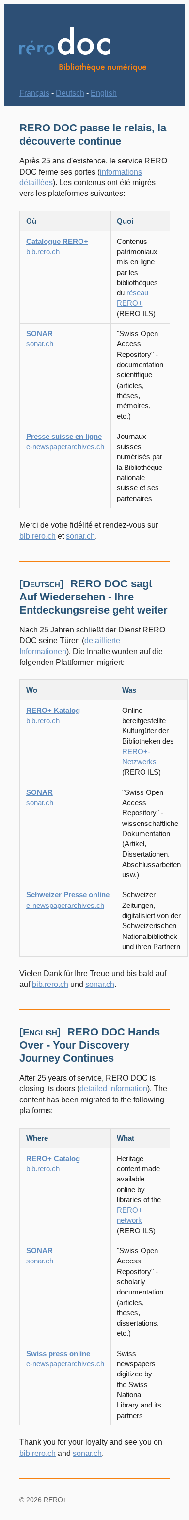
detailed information (113, 1088)
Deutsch (70, 93)
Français (34, 93)
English (104, 93)
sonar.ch (80, 536)
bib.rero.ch (37, 536)
